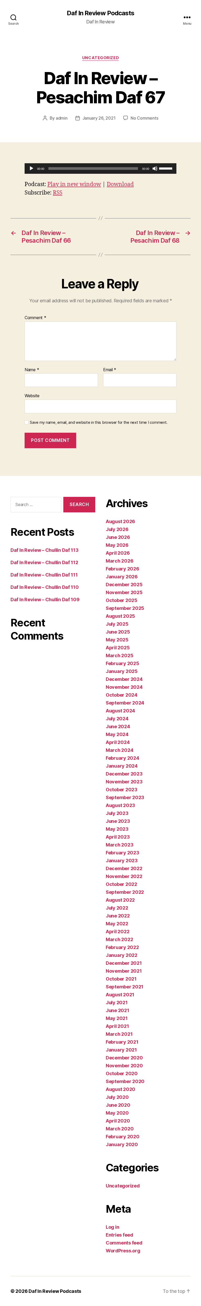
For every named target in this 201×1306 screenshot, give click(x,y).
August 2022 (120, 900)
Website (32, 395)
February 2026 (122, 569)
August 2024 (120, 710)
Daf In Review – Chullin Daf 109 (45, 599)
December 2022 (124, 868)
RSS (57, 192)
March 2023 (119, 845)
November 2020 (124, 1065)
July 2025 (117, 624)
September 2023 (125, 797)
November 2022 (124, 876)
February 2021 (122, 1042)
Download (120, 184)
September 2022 (125, 892)
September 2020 (125, 1081)
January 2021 (121, 1050)
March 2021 (119, 1034)
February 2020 (122, 1136)
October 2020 (122, 1073)
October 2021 (121, 979)
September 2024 (125, 703)
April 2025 (118, 647)
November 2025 (124, 592)
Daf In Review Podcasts (100, 13)
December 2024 (124, 679)
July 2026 (117, 529)
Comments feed (124, 1243)
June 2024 (118, 726)
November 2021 (124, 971)
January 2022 (121, 955)
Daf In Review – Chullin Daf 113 (44, 550)
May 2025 (117, 639)
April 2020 (118, 1121)
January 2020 (122, 1144)
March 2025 (119, 655)
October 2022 (121, 884)
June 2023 (118, 821)
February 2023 (122, 852)
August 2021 (120, 994)
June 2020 (118, 1105)
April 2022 (117, 931)
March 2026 (119, 561)
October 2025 (121, 600)
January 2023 (122, 860)
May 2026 (117, 545)
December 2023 (124, 774)
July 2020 (117, 1097)
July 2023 (117, 813)
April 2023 (118, 837)
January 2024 (122, 766)
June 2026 (118, 537)
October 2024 (121, 695)
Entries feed (119, 1235)
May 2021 (117, 1018)
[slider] (166, 168)
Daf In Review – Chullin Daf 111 (44, 575)
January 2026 (122, 576)
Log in (112, 1227)
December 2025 (124, 584)
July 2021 (117, 1002)
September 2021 (124, 986)
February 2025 (122, 663)
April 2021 (117, 1026)
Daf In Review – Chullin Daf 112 (44, 562)
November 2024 (124, 687)
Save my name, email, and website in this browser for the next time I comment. (99, 422)
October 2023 (121, 789)
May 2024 (117, 734)
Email (109, 370)
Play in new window (74, 184)
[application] (100, 168)
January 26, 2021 (99, 118)
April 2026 (118, 553)
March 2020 (119, 1128)
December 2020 (124, 1057)
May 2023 (117, 829)
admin (62, 118)
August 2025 (120, 616)
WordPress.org (123, 1250)
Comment (35, 317)
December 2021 (124, 963)
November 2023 (124, 781)
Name (32, 370)
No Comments (144, 118)
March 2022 (119, 939)
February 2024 (122, 758)
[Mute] (155, 168)
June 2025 (118, 632)
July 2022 (117, 908)
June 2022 (118, 916)
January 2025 (122, 671)
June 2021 (117, 1010)
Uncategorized (100, 57)
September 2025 (125, 608)
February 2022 (122, 947)
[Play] (31, 168)
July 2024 (117, 718)
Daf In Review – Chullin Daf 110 (44, 587)
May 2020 (117, 1113)
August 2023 (120, 805)
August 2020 (120, 1089)
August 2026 (120, 521)
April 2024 (118, 742)
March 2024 (119, 750)
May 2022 (117, 923)
